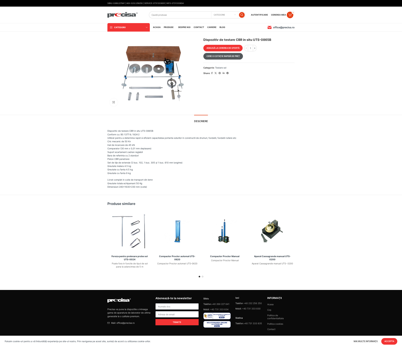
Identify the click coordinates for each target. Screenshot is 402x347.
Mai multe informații (366, 341)
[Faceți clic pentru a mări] (114, 102)
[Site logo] (122, 14)
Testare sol (220, 67)
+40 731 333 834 (219, 309)
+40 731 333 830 (251, 308)
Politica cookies (275, 323)
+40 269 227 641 (220, 304)
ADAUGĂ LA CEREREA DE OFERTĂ (222, 48)
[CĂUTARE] (242, 15)
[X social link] (216, 73)
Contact (271, 329)
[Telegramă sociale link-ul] (227, 73)
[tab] (201, 119)
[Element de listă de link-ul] (129, 323)
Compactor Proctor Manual (224, 256)
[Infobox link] (281, 27)
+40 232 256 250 (253, 303)
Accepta (389, 341)
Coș (269, 309)
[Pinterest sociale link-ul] (220, 73)
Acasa (270, 304)
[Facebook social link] (212, 73)
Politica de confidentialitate (275, 317)
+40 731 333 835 (253, 323)
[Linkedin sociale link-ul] (223, 73)
